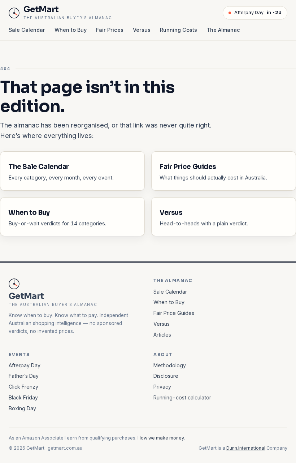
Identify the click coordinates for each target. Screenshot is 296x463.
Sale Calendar (27, 30)
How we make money (161, 438)
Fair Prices (109, 30)
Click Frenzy (23, 387)
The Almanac (223, 30)
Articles (162, 335)
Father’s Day (24, 376)
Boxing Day (22, 408)
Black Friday (23, 397)
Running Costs (178, 30)
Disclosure (165, 376)
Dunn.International (245, 448)
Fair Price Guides (173, 313)
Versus (142, 30)
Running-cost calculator (182, 397)
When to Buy (71, 30)
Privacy (162, 387)
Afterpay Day (258, 12)
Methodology (169, 365)
